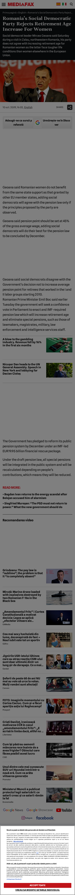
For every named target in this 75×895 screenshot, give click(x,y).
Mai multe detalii (18, 841)
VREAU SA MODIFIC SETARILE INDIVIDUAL (37, 890)
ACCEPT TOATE (37, 885)
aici (37, 852)
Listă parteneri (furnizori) (14, 879)
